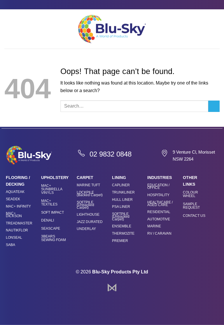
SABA (10, 245)
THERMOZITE (123, 233)
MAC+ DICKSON (14, 214)
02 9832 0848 (111, 154)
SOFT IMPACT (52, 212)
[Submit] (214, 106)
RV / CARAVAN (159, 233)
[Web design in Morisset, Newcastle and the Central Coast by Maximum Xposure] (112, 286)
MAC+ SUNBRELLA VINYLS (51, 189)
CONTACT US (194, 216)
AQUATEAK (15, 192)
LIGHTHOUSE (88, 214)
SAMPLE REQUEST (191, 206)
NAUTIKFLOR (17, 230)
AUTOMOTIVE (158, 219)
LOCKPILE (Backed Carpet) (90, 193)
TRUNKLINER (123, 192)
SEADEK (13, 199)
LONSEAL (14, 238)
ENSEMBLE (121, 226)
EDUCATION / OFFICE (158, 186)
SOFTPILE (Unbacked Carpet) (85, 205)
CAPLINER (121, 185)
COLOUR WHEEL (190, 194)
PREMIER (120, 241)
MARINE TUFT (88, 185)
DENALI (47, 220)
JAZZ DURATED (90, 222)
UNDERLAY (86, 229)
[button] (7, 29)
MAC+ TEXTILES (49, 202)
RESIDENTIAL (158, 212)
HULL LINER (122, 200)
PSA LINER (121, 207)
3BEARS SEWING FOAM (53, 238)
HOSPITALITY (158, 195)
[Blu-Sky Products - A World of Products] (112, 28)
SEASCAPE (50, 228)
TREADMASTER (19, 223)
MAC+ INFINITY (18, 206)
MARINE (154, 226)
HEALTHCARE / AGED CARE (160, 203)
